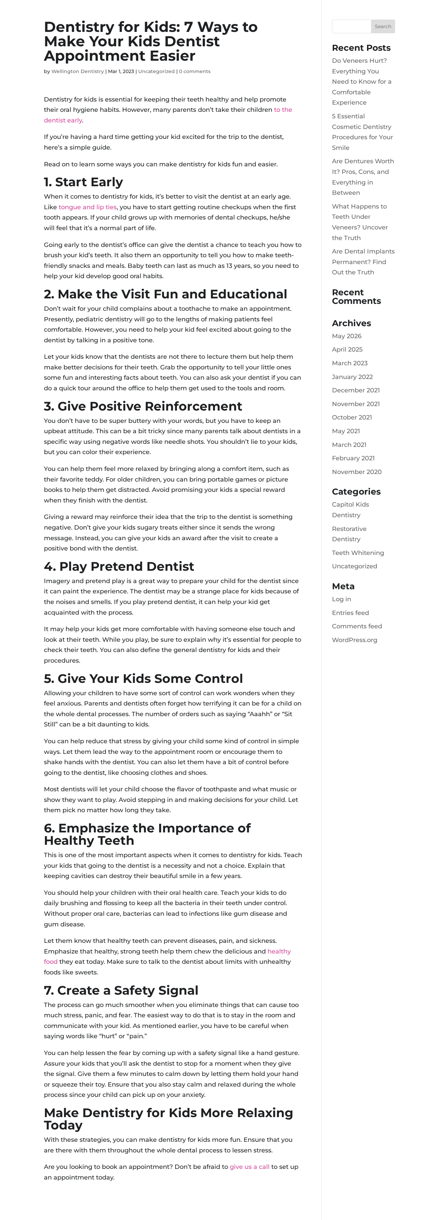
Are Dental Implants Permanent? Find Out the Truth (363, 262)
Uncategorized (156, 71)
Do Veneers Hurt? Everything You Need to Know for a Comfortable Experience (362, 81)
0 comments (195, 71)
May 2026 (346, 336)
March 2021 (349, 445)
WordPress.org (354, 640)
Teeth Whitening (358, 553)
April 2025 (347, 349)
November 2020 (357, 472)
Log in (341, 599)
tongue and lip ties (88, 207)
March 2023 (350, 363)
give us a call (250, 1167)
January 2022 (352, 377)
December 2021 (356, 390)
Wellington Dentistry (77, 71)
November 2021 (356, 404)
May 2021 (346, 431)
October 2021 (352, 417)
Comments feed (357, 626)
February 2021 (353, 458)
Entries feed (350, 613)
